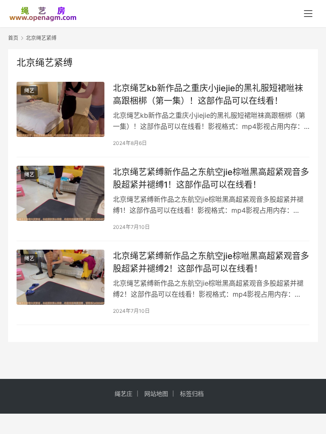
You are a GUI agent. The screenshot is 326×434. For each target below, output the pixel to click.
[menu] (308, 13)
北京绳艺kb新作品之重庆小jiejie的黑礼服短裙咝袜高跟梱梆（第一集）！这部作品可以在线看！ (208, 94)
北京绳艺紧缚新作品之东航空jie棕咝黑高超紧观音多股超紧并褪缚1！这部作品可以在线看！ (211, 178)
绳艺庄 (123, 393)
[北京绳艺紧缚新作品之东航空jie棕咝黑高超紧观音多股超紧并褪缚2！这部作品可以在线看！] (60, 277)
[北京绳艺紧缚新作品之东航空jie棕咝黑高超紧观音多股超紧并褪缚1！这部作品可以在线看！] (60, 193)
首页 (13, 38)
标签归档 (192, 393)
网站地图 (156, 393)
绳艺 (29, 90)
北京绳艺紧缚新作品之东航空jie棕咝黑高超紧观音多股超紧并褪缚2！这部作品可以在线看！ (211, 262)
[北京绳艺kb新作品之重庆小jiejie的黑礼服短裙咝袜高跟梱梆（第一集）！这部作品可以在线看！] (60, 109)
